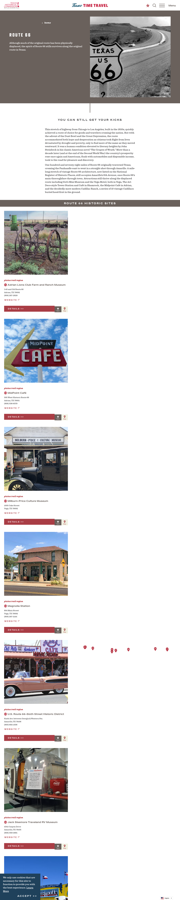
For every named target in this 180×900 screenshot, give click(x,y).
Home (47, 22)
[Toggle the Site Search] (154, 5)
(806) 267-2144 (10, 617)
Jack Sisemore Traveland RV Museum (31, 822)
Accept (24, 895)
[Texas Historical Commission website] (11, 5)
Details (14, 309)
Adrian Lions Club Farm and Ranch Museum (35, 284)
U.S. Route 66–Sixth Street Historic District (34, 714)
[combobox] (166, 898)
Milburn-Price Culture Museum (26, 500)
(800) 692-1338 (10, 725)
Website (10, 300)
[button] (84, 647)
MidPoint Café (15, 392)
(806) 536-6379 (10, 403)
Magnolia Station (17, 605)
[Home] (90, 5)
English (167, 898)
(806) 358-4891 (10, 833)
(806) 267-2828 (11, 295)
